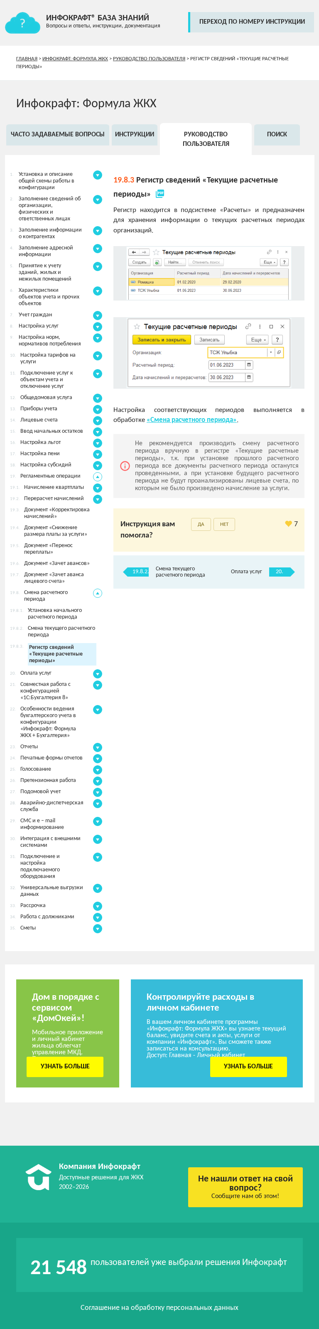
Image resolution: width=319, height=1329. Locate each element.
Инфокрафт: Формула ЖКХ (75, 59)
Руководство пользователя (149, 59)
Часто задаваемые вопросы (58, 134)
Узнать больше (65, 1066)
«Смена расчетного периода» (192, 420)
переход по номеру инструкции (252, 22)
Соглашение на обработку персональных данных (159, 1308)
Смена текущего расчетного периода (180, 572)
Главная (26, 59)
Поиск (277, 134)
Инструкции (134, 134)
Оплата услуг (246, 572)
